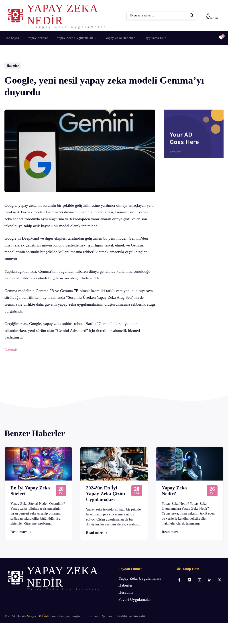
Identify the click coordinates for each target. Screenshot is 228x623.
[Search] (192, 16)
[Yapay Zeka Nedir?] (189, 464)
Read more (18, 532)
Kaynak (10, 350)
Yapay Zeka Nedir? (174, 490)
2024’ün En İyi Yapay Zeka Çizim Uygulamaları (105, 493)
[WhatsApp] (66, 373)
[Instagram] (199, 580)
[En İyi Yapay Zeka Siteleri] (38, 464)
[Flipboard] (189, 580)
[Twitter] (46, 373)
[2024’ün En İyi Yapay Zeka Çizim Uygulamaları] (113, 464)
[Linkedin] (210, 580)
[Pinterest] (56, 373)
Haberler (13, 65)
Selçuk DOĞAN (38, 616)
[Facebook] (35, 373)
